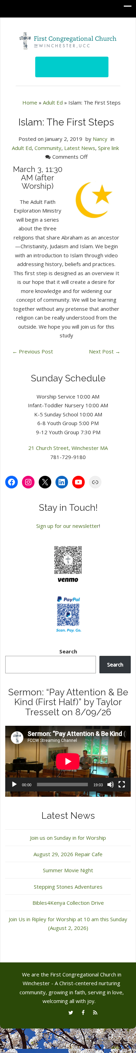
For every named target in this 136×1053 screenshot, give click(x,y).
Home (29, 102)
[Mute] (110, 784)
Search (68, 651)
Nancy (100, 138)
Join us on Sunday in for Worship (68, 837)
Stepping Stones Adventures (68, 886)
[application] (68, 761)
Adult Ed (53, 102)
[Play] (14, 784)
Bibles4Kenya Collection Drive (68, 902)
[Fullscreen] (121, 784)
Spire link (108, 147)
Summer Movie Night (68, 870)
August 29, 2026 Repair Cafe (68, 854)
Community (48, 147)
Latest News (79, 147)
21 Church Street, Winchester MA (68, 447)
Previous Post (32, 351)
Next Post (104, 351)
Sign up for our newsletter (67, 525)
